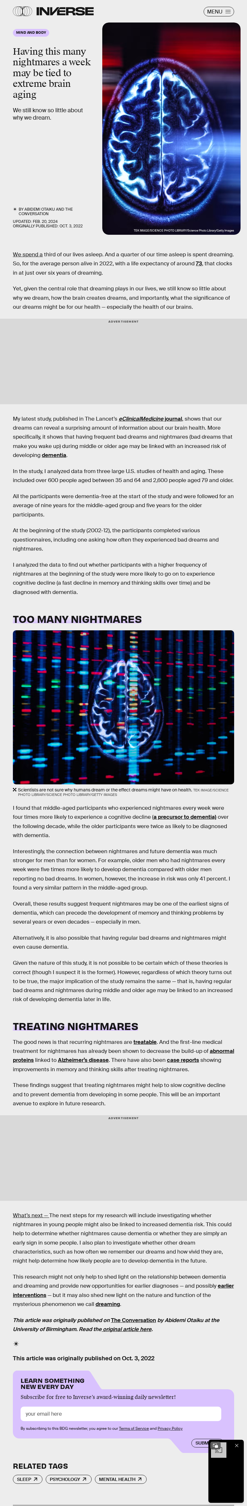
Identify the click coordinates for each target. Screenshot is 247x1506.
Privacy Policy (170, 1428)
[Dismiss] (237, 1445)
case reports (183, 1060)
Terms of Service (134, 1428)
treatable (145, 1042)
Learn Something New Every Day (53, 1383)
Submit (204, 1443)
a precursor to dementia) (184, 817)
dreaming (108, 1304)
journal (150, 418)
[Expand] (215, 1445)
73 (199, 263)
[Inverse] (65, 11)
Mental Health (117, 1479)
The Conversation (46, 211)
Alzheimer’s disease (83, 1060)
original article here (126, 1329)
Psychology (65, 1479)
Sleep (24, 1479)
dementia (54, 455)
